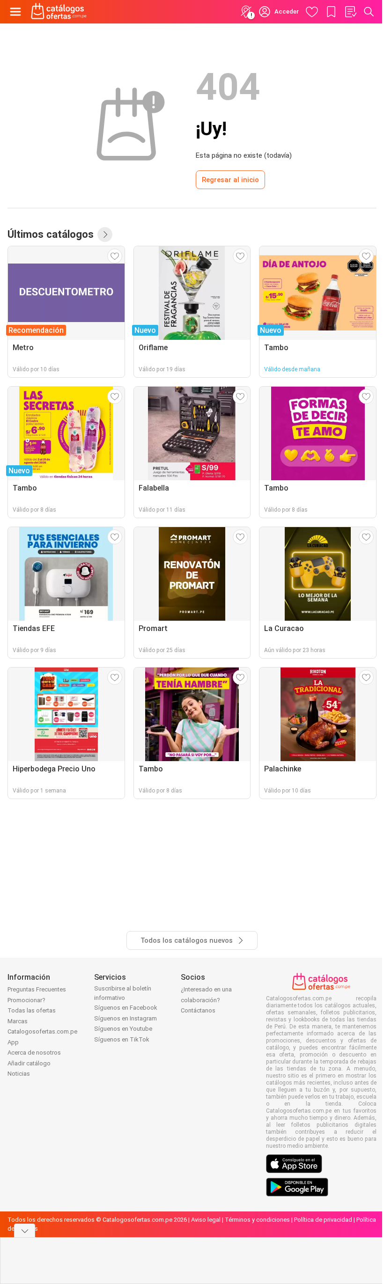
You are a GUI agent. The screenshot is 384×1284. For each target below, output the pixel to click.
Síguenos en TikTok (121, 1039)
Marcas (17, 1021)
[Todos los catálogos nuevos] (104, 234)
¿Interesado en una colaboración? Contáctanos (206, 1000)
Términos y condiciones (257, 1219)
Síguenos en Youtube (123, 1028)
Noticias (18, 1073)
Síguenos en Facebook (125, 1007)
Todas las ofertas (31, 1010)
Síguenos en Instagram (125, 1018)
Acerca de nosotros (34, 1052)
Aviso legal (206, 1219)
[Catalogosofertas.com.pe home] (59, 12)
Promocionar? (26, 1000)
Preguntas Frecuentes (36, 989)
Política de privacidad (323, 1219)
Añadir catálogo (29, 1063)
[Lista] (350, 11)
